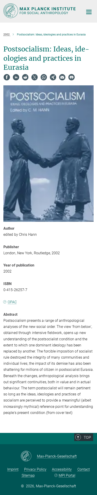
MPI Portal (67, 475)
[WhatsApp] (43, 77)
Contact (83, 469)
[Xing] (53, 77)
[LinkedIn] (16, 77)
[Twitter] (34, 77)
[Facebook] (6, 77)
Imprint (12, 469)
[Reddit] (25, 77)
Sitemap (28, 475)
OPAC (12, 302)
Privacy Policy (35, 469)
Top (87, 437)
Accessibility (62, 469)
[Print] (71, 77)
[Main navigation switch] (88, 11)
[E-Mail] (62, 77)
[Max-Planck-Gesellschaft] (29, 456)
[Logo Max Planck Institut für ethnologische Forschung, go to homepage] (40, 10)
